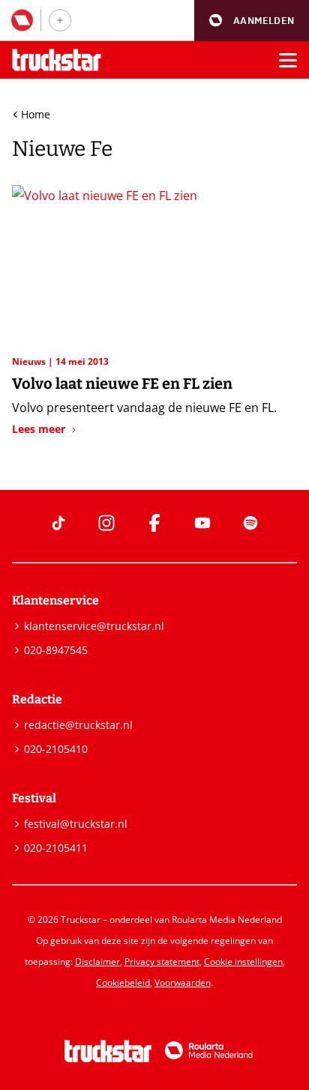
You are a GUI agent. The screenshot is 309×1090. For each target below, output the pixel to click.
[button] (251, 20)
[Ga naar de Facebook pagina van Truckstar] (155, 523)
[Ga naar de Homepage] (56, 60)
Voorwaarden (182, 982)
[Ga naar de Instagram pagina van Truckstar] (107, 523)
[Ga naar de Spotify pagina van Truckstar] (251, 523)
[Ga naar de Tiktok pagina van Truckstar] (59, 523)
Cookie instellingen (243, 961)
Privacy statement (162, 961)
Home (35, 114)
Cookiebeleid (123, 982)
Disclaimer (97, 961)
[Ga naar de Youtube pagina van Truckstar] (203, 523)
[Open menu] (288, 60)
